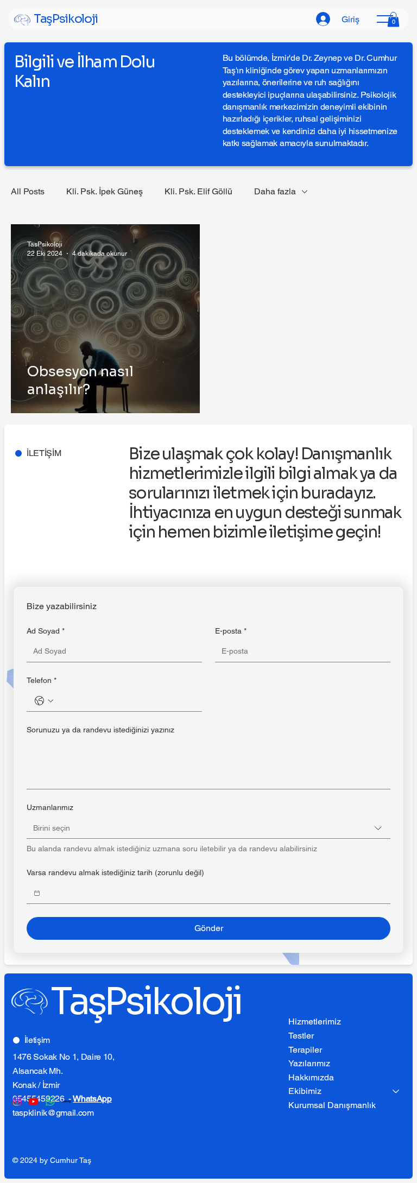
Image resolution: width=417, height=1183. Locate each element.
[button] (393, 19)
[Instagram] (17, 1101)
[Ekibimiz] (396, 1091)
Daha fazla (275, 191)
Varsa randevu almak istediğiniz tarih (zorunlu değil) (115, 872)
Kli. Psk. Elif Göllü (198, 191)
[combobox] (208, 828)
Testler (301, 1035)
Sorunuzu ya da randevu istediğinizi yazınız (100, 729)
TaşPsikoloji (66, 18)
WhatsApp (92, 1098)
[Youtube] (33, 1101)
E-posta (231, 631)
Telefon (41, 680)
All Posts (28, 191)
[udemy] (66, 1101)
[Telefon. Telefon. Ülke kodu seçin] (44, 700)
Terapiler (305, 1050)
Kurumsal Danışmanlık (332, 1105)
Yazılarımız (309, 1063)
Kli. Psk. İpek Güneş (104, 191)
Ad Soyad (46, 631)
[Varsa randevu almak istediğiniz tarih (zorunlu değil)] (37, 893)
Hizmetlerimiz (314, 1021)
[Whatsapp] (50, 1101)
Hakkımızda (311, 1077)
